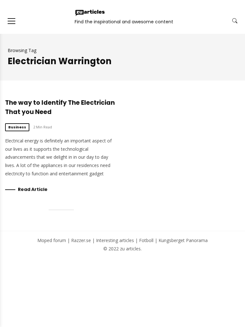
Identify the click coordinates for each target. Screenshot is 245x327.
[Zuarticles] (90, 13)
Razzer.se (81, 240)
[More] (11, 21)
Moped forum (51, 240)
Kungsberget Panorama (183, 240)
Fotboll (146, 240)
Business (17, 127)
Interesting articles (115, 240)
